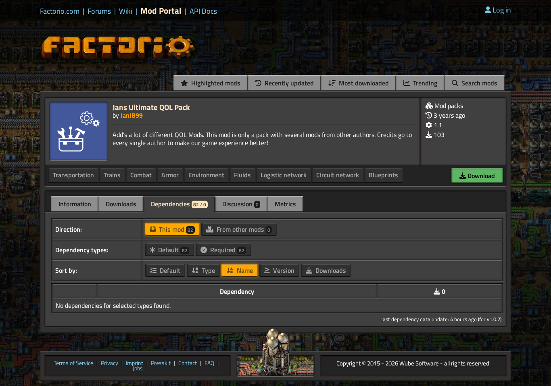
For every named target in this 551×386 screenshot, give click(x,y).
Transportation (73, 175)
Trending (424, 83)
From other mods (242, 229)
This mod (175, 229)
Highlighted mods (215, 83)
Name (244, 270)
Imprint (134, 363)
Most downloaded (363, 83)
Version (282, 270)
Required (226, 250)
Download (480, 176)
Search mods (478, 83)
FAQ (209, 363)
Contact (187, 363)
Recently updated (288, 83)
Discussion (240, 204)
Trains (112, 175)
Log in (502, 9)
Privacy (109, 363)
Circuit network (337, 175)
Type (207, 270)
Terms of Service (73, 363)
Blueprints (383, 175)
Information (74, 204)
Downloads (121, 204)
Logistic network (284, 175)
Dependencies (178, 204)
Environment (206, 175)
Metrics (285, 204)
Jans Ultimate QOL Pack (151, 107)
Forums (99, 11)
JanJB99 (132, 115)
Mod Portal (161, 10)
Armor (170, 175)
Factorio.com (59, 11)
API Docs (203, 11)
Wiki (125, 11)
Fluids (242, 175)
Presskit (161, 363)
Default (172, 250)
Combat (141, 175)
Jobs (138, 368)
